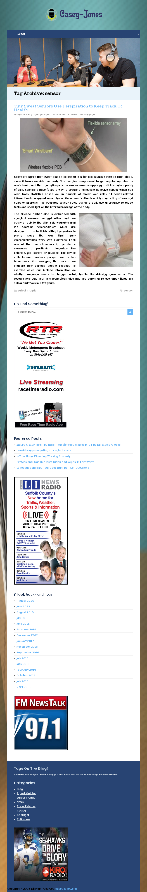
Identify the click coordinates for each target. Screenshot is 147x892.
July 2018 (22, 618)
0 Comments (88, 115)
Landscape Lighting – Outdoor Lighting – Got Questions (52, 468)
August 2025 (25, 601)
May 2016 (23, 664)
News (60, 775)
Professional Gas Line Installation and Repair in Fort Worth (55, 462)
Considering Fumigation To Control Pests (43, 450)
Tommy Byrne (91, 775)
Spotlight (23, 815)
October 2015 (25, 675)
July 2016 (22, 658)
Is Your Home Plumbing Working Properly (43, 456)
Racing (21, 811)
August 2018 (25, 612)
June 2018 (23, 624)
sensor (128, 290)
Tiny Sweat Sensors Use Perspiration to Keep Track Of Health (68, 108)
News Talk (69, 775)
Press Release (26, 806)
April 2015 (23, 687)
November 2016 (27, 647)
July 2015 (22, 681)
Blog (20, 789)
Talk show (23, 819)
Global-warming (47, 775)
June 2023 (23, 606)
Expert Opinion (26, 793)
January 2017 (25, 641)
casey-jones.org (66, 889)
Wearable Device (108, 775)
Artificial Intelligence (26, 775)
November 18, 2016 (65, 115)
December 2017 (27, 635)
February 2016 (26, 670)
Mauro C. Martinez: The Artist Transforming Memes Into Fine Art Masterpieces (68, 445)
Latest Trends (27, 290)
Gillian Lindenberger (37, 115)
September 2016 (27, 652)
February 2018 (26, 629)
